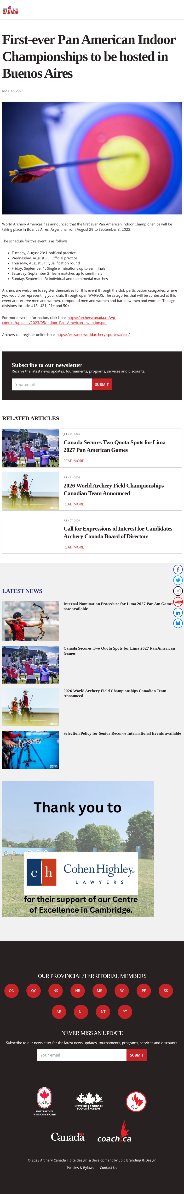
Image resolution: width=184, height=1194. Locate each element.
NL (81, 1011)
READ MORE (73, 460)
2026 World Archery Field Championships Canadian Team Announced (113, 489)
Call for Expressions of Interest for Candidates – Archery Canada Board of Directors (119, 532)
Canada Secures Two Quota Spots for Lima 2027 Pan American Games (114, 446)
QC (33, 990)
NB (77, 990)
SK (166, 990)
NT (103, 1011)
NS (55, 990)
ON (11, 990)
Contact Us (108, 1167)
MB (100, 990)
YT (125, 1011)
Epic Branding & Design (137, 1160)
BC (122, 990)
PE (144, 990)
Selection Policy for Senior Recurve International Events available (122, 733)
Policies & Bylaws (80, 1167)
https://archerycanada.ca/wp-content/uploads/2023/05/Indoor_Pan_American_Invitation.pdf (59, 320)
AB (59, 1011)
